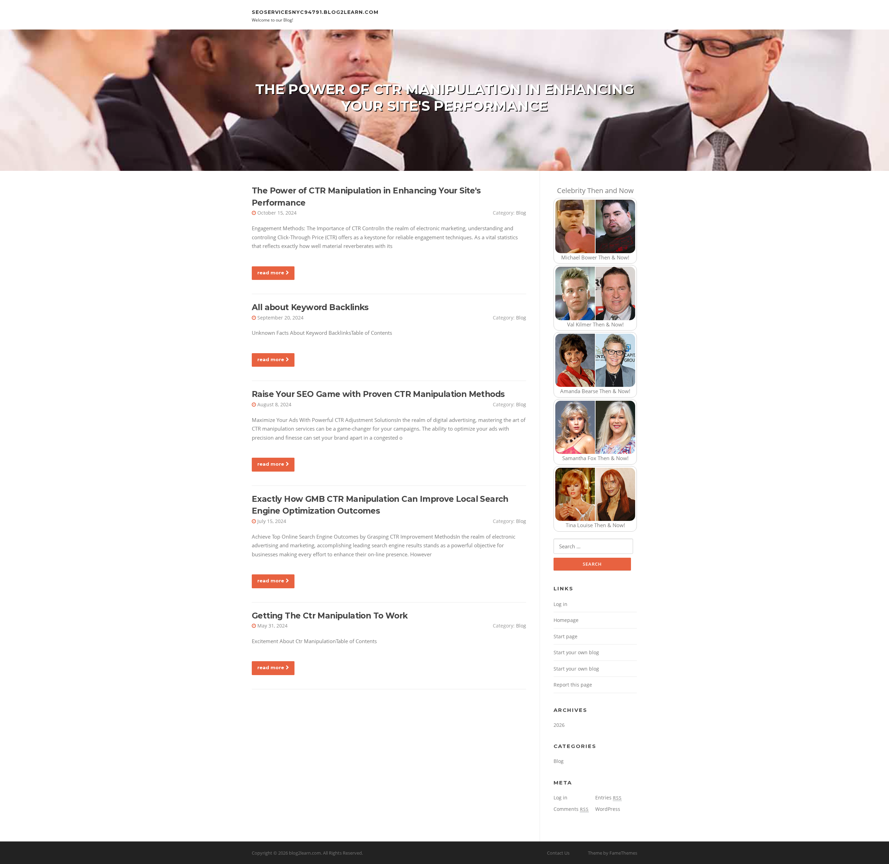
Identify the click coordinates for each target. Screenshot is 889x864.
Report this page (573, 684)
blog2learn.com (305, 853)
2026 (559, 725)
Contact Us (558, 853)
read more (270, 272)
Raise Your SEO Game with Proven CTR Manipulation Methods (378, 394)
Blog (521, 212)
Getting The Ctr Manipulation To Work (329, 616)
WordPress (607, 809)
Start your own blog (576, 652)
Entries (608, 797)
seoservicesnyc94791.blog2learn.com (315, 12)
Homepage (566, 620)
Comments (571, 809)
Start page (566, 636)
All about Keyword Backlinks (310, 307)
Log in (560, 604)
